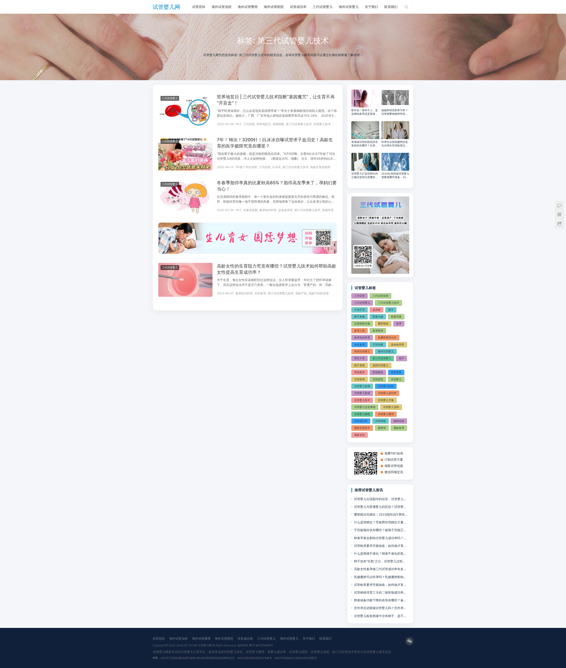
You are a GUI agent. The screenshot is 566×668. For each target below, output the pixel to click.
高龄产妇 (301, 293)
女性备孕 (260, 293)
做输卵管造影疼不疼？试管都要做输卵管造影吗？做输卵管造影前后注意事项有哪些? (394, 112)
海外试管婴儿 (349, 7)
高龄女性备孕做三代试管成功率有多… (380, 569)
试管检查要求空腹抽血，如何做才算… (380, 546)
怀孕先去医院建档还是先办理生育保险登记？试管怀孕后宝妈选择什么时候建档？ (394, 143)
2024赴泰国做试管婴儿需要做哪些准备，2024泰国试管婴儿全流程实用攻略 (395, 175)
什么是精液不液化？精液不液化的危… (380, 553)
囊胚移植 (383, 323)
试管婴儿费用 (386, 414)
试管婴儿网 (166, 7)
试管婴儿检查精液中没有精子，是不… (380, 616)
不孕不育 (359, 309)
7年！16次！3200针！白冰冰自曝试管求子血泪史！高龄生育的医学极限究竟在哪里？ (275, 143)
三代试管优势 (380, 295)
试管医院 (378, 379)
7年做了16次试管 (246, 167)
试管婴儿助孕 (362, 386)
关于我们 (371, 7)
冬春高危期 (250, 210)
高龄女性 (359, 435)
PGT (238, 124)
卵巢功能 (378, 316)
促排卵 (377, 309)
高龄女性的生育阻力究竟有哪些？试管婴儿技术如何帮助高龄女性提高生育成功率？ (276, 269)
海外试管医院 (274, 7)
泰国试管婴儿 (362, 351)
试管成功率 (298, 7)
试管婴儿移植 (362, 414)
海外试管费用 (248, 7)
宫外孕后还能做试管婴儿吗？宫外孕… (380, 608)
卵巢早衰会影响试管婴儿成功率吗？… (380, 538)
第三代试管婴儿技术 (299, 124)
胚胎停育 (328, 210)
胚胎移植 (378, 372)
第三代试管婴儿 (382, 358)
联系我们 (391, 7)
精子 (401, 358)
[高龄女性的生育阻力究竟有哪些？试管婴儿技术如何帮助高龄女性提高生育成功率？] (185, 266)
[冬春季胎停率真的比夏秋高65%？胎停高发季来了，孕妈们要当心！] (185, 182)
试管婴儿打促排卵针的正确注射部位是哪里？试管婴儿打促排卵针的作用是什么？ (364, 175)
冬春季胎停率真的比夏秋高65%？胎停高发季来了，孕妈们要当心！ (277, 186)
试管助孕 (359, 379)
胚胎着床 (359, 372)
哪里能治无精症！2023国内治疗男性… (380, 514)
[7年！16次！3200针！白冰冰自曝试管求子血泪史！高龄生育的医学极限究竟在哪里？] (185, 139)
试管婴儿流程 (391, 407)
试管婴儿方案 (386, 400)
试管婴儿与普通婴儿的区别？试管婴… (380, 507)
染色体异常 (285, 210)
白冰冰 (276, 167)
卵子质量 (359, 316)
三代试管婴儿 (323, 7)
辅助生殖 (399, 421)
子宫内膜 (378, 344)
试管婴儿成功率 (387, 393)
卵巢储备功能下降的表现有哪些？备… (380, 600)
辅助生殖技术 (362, 427)
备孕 (399, 323)
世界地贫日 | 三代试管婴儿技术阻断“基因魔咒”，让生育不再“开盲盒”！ (276, 100)
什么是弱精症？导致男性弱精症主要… (380, 522)
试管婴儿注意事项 (364, 407)
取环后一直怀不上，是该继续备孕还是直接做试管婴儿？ (364, 112)
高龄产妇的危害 (319, 293)
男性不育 (359, 358)
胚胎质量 (396, 372)
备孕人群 (359, 330)
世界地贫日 (263, 124)
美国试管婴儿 (380, 365)
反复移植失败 (362, 323)
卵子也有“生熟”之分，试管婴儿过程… (379, 561)
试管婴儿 (396, 379)
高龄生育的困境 (320, 167)
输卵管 (382, 427)
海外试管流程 (221, 7)
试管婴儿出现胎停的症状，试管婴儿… (380, 499)
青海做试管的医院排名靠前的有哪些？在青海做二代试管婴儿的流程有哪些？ (364, 143)
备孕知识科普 (268, 210)
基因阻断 (278, 124)
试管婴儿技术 (322, 124)
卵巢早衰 (396, 316)
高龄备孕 (399, 427)
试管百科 (198, 7)
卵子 (391, 309)
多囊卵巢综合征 (387, 337)
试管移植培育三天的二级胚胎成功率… (380, 592)
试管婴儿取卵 (362, 393)
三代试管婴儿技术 (388, 302)
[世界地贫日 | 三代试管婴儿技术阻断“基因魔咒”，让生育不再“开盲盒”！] (185, 96)
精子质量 (359, 365)
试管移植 (380, 421)
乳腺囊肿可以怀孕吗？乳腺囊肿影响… (380, 577)
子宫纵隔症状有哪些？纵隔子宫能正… (380, 530)
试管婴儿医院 (386, 386)
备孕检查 (378, 330)
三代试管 (249, 124)
